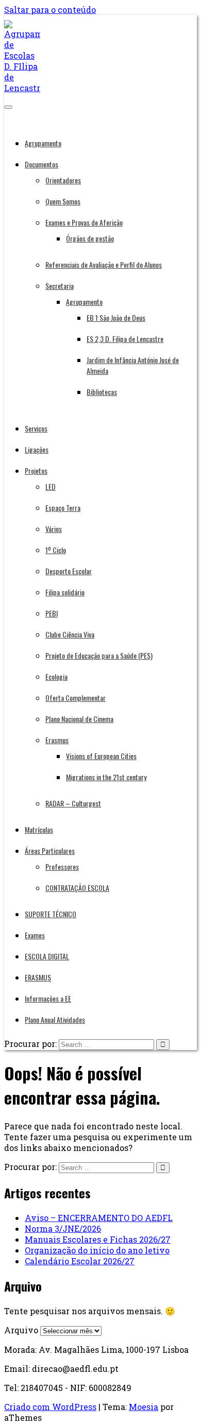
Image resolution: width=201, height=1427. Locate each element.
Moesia (143, 1406)
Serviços (36, 428)
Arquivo (21, 1330)
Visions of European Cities (101, 755)
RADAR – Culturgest (73, 803)
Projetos (36, 470)
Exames (35, 935)
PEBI (51, 613)
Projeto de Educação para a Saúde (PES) (99, 655)
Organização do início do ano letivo (97, 1250)
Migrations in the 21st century (106, 776)
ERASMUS (38, 977)
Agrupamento (43, 142)
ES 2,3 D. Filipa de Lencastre (125, 338)
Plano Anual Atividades (55, 1019)
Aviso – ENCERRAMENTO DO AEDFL (99, 1217)
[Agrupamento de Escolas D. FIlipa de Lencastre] (22, 87)
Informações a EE (48, 998)
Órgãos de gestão (90, 238)
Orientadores (63, 180)
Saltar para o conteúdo (50, 9)
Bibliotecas (102, 391)
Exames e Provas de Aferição (84, 222)
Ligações (36, 449)
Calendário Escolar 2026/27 (80, 1261)
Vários (53, 528)
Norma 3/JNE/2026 (63, 1228)
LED (50, 486)
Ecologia (56, 676)
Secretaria (59, 285)
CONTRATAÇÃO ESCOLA (77, 887)
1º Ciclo (55, 549)
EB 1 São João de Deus (116, 317)
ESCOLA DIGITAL (47, 956)
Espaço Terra (62, 507)
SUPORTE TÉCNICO (50, 913)
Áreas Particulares (50, 850)
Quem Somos (62, 201)
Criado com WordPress (50, 1406)
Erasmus (57, 739)
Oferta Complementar (75, 697)
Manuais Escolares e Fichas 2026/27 (98, 1239)
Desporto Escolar (68, 570)
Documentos (41, 164)
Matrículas (39, 829)
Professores (62, 866)
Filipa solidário (65, 592)
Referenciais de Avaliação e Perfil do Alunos (103, 264)
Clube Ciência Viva (69, 634)
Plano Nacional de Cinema (79, 718)
